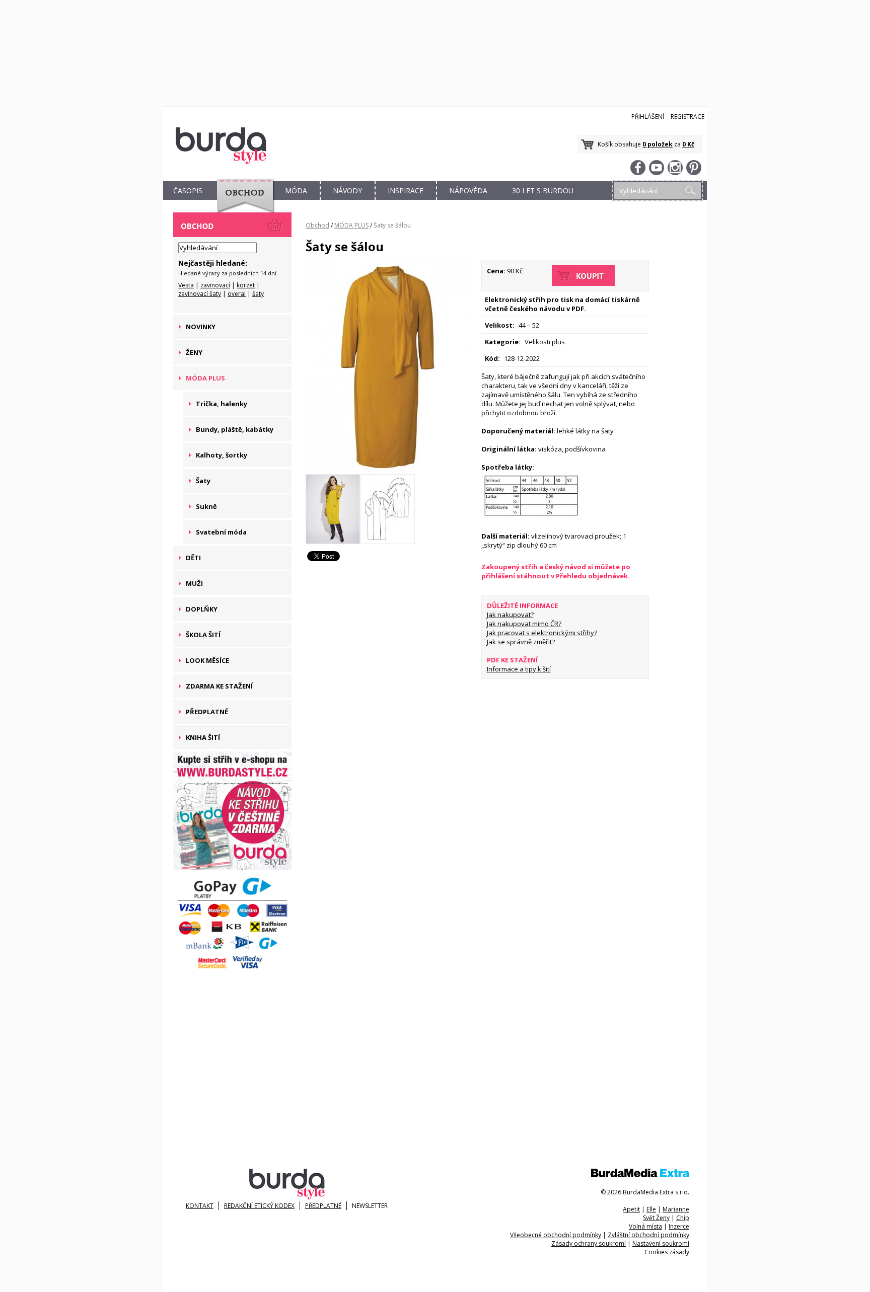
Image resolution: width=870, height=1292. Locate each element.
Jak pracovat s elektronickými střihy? (542, 632)
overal (237, 293)
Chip (682, 1217)
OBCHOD (242, 202)
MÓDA (296, 190)
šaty (258, 293)
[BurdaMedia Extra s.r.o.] (640, 1175)
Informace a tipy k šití (519, 668)
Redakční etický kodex (259, 1205)
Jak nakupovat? (510, 614)
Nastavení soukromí (660, 1243)
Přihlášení (647, 116)
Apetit (631, 1209)
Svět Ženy (656, 1217)
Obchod (317, 225)
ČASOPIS (187, 190)
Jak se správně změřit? (521, 641)
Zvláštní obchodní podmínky (648, 1235)
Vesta (186, 285)
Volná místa (645, 1226)
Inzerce (679, 1226)
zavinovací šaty (199, 293)
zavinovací (215, 285)
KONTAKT (199, 1205)
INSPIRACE (405, 190)
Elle (651, 1209)
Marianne (676, 1209)
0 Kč (688, 144)
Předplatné (323, 1205)
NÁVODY (347, 190)
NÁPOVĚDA (468, 190)
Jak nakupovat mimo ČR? (524, 623)
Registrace (687, 116)
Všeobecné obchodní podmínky (555, 1235)
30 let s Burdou (542, 190)
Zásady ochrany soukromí (588, 1243)
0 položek (657, 144)
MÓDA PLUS (351, 225)
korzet (246, 285)
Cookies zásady (666, 1252)
